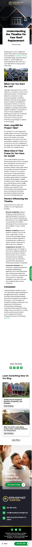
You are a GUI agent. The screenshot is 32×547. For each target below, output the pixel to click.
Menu (6, 544)
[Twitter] (11, 368)
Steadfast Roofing (20, 56)
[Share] (21, 368)
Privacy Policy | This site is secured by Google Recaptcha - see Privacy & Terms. (16, 537)
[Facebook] (14, 368)
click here (7, 318)
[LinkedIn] (18, 368)
